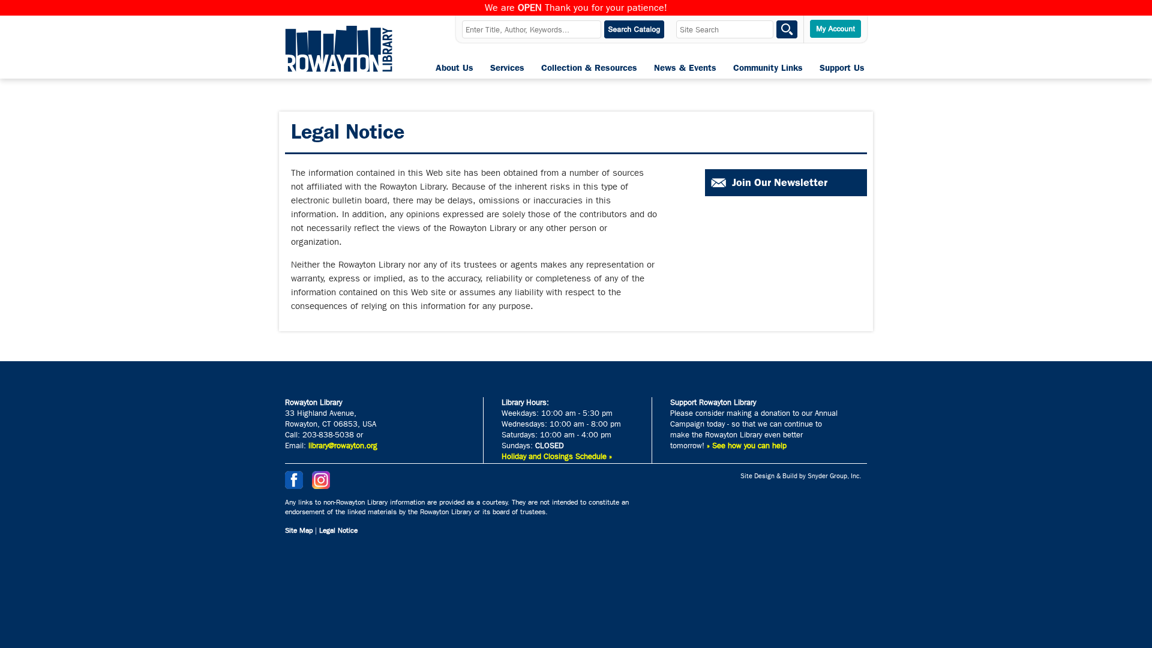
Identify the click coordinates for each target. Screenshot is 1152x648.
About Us (454, 67)
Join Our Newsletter (779, 182)
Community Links (768, 67)
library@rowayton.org (342, 445)
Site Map (299, 530)
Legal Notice (338, 530)
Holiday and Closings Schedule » (557, 456)
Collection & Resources (589, 67)
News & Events (685, 67)
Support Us (842, 67)
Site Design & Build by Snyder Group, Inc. (800, 476)
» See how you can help (747, 445)
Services (507, 67)
